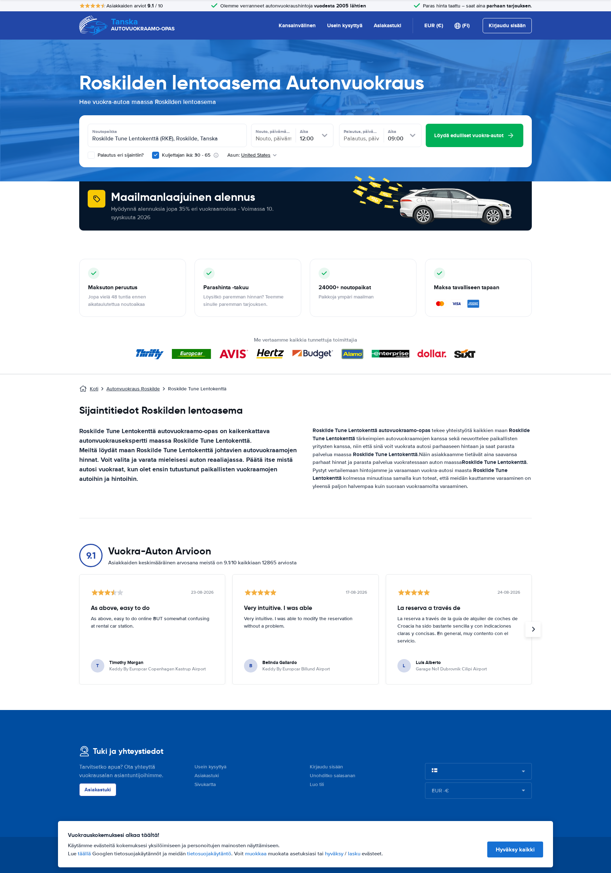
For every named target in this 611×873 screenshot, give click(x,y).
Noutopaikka (104, 131)
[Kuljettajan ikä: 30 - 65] (155, 155)
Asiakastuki (387, 25)
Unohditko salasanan (332, 776)
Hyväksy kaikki (515, 849)
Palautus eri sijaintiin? (120, 155)
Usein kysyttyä (344, 25)
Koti (94, 389)
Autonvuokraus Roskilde (133, 389)
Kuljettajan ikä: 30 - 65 (186, 155)
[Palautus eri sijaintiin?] (91, 155)
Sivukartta (205, 784)
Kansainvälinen (297, 25)
